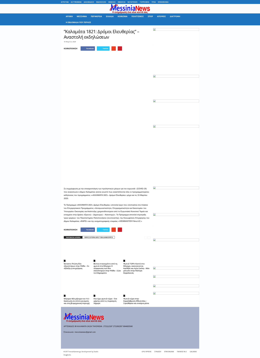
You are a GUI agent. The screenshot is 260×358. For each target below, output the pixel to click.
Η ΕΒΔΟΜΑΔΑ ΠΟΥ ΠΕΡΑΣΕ (78, 22)
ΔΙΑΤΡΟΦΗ (175, 16)
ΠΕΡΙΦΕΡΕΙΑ (96, 16)
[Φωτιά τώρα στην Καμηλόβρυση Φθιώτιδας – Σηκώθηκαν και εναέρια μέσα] (136, 286)
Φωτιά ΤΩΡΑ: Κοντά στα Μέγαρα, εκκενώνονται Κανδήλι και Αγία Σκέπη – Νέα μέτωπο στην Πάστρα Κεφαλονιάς (136, 268)
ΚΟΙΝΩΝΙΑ (122, 16)
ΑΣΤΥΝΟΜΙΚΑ (76, 2)
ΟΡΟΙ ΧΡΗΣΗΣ (146, 352)
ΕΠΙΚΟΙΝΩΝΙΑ (163, 2)
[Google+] (184, 2)
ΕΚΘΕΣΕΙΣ (112, 2)
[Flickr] (180, 2)
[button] (195, 19)
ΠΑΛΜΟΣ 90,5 (182, 352)
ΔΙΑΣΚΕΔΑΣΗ (89, 2)
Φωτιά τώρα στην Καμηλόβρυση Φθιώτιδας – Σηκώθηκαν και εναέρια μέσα (136, 300)
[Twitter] (193, 2)
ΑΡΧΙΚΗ (69, 16)
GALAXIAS (193, 352)
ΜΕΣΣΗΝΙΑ (82, 16)
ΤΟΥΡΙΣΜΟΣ (144, 2)
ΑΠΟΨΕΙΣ (161, 16)
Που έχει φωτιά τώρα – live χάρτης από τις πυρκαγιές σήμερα (105, 300)
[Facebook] (176, 2)
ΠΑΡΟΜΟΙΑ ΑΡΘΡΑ (73, 237)
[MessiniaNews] (130, 8)
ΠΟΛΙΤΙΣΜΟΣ (137, 16)
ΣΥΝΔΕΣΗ (158, 352)
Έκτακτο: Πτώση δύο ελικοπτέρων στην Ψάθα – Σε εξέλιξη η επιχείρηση (76, 266)
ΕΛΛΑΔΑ (110, 16)
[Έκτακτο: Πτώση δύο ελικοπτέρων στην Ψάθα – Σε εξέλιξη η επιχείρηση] (77, 251)
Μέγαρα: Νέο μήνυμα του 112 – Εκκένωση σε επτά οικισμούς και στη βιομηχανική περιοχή (77, 300)
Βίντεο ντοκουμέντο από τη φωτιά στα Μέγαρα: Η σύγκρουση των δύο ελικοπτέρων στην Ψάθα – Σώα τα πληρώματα (107, 268)
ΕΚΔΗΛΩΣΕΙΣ (101, 2)
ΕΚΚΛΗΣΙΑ (121, 2)
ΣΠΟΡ (150, 16)
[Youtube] (197, 2)
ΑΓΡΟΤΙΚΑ (65, 2)
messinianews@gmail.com (85, 332)
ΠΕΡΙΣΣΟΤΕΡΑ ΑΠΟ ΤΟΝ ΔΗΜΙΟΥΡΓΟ (98, 237)
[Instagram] (188, 2)
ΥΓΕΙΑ (154, 2)
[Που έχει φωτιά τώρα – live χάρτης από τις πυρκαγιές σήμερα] (107, 286)
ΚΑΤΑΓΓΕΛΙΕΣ (133, 2)
